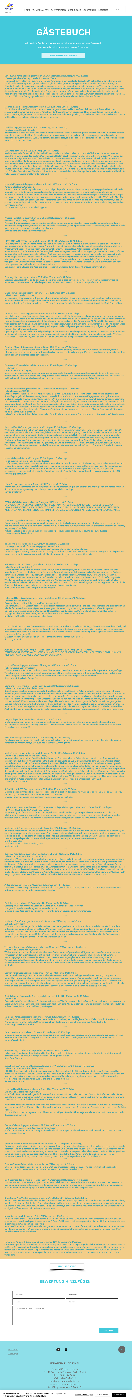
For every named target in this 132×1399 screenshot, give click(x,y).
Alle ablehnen (102, 1394)
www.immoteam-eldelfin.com (65, 1384)
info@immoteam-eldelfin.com (65, 1381)
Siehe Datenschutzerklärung (35, 1395)
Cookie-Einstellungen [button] (84, 1394)
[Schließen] (128, 1394)
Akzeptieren (119, 1394)
